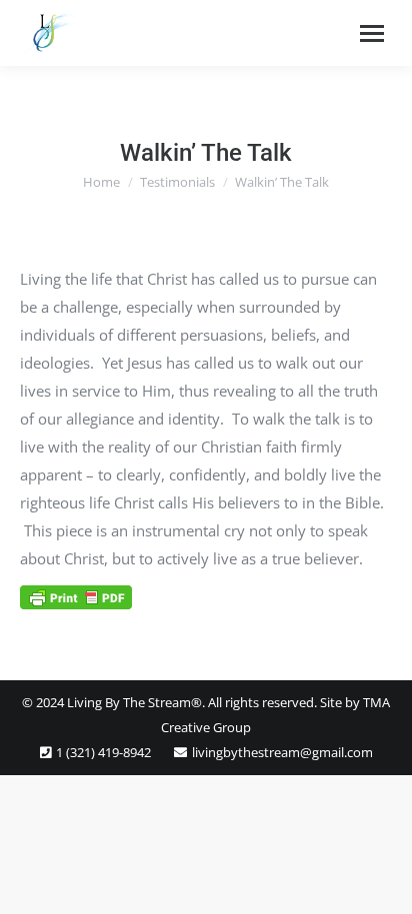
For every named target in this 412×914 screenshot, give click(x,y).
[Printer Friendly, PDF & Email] (76, 596)
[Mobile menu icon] (372, 33)
